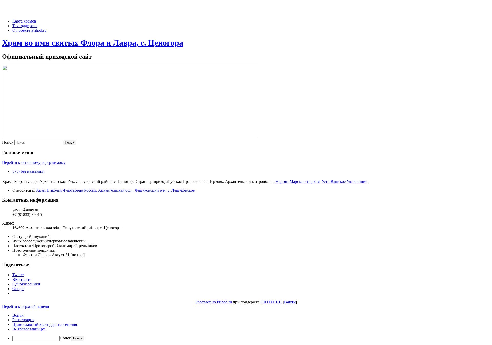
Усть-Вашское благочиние (344, 181)
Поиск (7, 142)
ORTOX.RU (271, 302)
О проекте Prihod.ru (29, 30)
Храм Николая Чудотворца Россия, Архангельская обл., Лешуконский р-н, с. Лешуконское (115, 190)
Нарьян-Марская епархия (297, 181)
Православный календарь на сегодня (44, 324)
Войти (290, 302)
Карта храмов (24, 21)
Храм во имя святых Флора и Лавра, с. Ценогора (92, 42)
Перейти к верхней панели (25, 306)
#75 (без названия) (28, 171)
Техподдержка (24, 26)
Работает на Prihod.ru (213, 302)
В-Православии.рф (28, 329)
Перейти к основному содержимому (34, 162)
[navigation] (246, 327)
